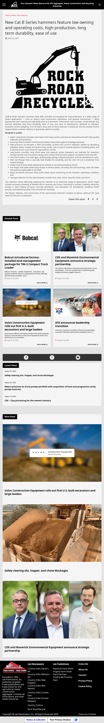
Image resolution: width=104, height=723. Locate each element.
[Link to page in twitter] (93, 199)
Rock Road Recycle (36, 709)
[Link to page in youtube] (78, 357)
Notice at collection (36, 719)
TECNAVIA (92, 714)
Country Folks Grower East (38, 694)
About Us (83, 669)
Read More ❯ (42, 283)
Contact (82, 675)
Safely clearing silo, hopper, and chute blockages (29, 375)
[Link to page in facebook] (88, 199)
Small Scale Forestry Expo (62, 678)
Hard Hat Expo (60, 674)
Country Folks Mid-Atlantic (37, 687)
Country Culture (35, 705)
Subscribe (83, 664)
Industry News (10, 15)
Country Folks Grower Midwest (38, 699)
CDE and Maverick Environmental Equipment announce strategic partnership (77, 261)
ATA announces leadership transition (72, 324)
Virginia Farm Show (62, 671)
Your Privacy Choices (60, 719)
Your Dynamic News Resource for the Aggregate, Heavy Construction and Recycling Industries (57, 4)
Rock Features (22, 15)
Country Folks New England (37, 681)
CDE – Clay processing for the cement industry (28, 400)
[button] (100, 5)
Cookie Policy (85, 686)
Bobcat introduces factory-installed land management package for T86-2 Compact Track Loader (26, 262)
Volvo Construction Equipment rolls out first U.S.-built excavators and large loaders (25, 326)
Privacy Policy (85, 681)
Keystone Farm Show (63, 668)
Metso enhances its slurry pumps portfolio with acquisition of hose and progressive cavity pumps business (50, 388)
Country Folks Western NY (38, 675)
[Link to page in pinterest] (97, 199)
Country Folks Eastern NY (38, 670)
